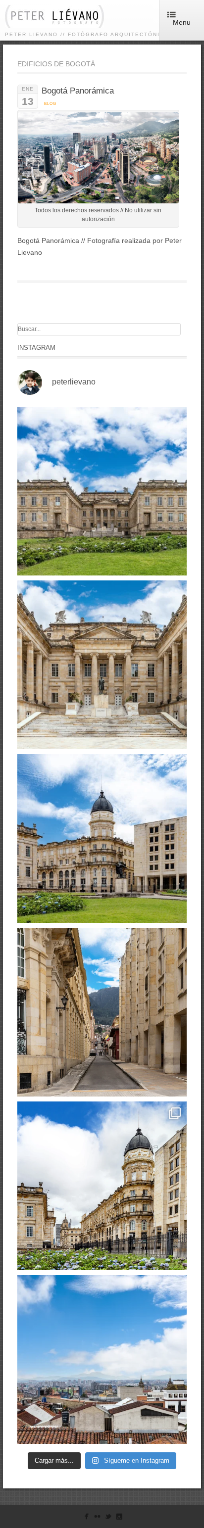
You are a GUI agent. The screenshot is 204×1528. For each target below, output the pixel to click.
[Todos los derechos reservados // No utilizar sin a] (101, 491)
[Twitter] (108, 1518)
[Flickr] (97, 1518)
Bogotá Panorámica (78, 91)
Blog (50, 103)
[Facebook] (86, 1518)
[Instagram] (119, 1518)
